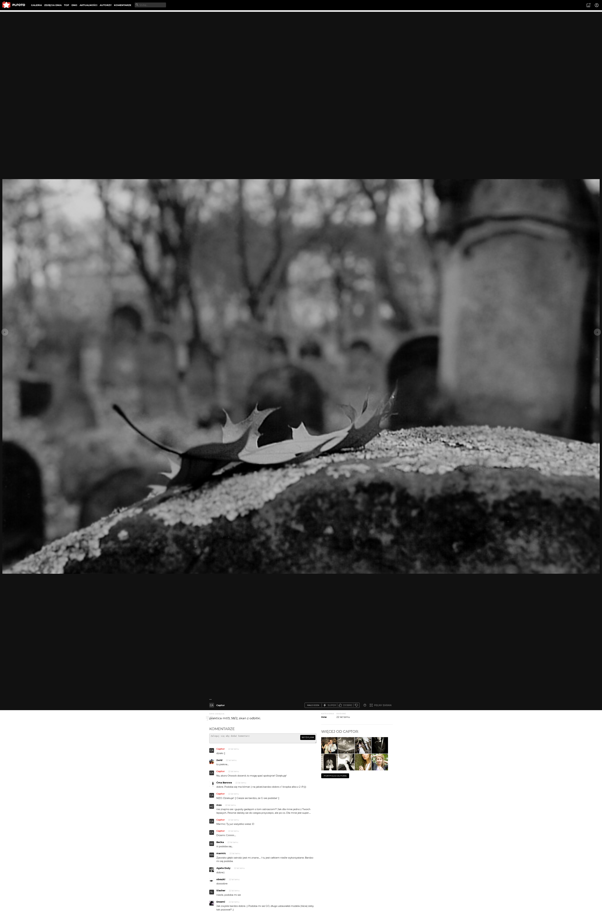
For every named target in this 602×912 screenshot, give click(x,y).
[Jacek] (346, 745)
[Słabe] (356, 705)
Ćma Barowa (224, 782)
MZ (212, 806)
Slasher (220, 890)
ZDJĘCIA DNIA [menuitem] (53, 5)
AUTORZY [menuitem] (106, 5)
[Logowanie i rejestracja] (597, 5)
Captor (220, 705)
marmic (221, 853)
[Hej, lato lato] (380, 762)
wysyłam (307, 737)
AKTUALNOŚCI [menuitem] (88, 5)
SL (211, 892)
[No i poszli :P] (363, 745)
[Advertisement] (301, 34)
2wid (219, 760)
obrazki (220, 879)
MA (212, 854)
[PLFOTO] (13, 5)
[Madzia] (329, 762)
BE (211, 843)
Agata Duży (223, 868)
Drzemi (220, 901)
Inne (324, 716)
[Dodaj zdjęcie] (588, 5)
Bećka (220, 842)
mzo (219, 804)
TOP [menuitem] (66, 5)
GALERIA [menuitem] (36, 5)
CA (211, 705)
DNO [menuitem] (74, 5)
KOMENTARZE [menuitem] (122, 5)
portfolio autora (335, 775)
